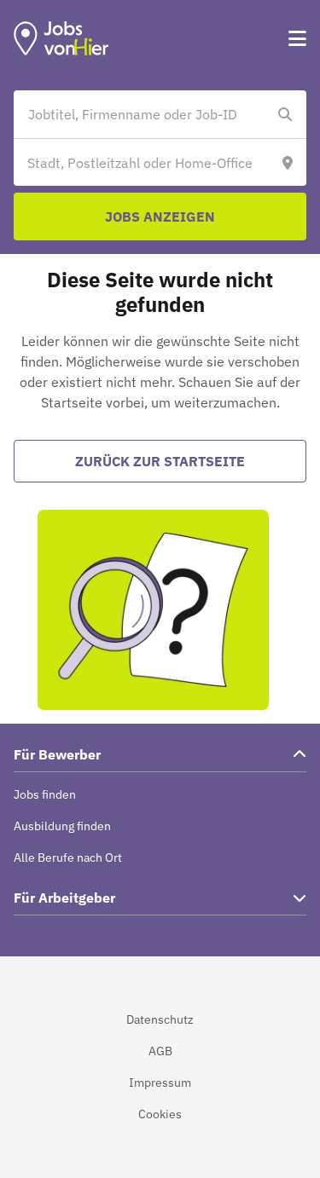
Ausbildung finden (62, 826)
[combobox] (143, 114)
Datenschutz (160, 1019)
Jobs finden (45, 794)
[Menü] (297, 38)
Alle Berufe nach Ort (68, 857)
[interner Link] (61, 38)
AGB (160, 1051)
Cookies (160, 1114)
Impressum (160, 1082)
